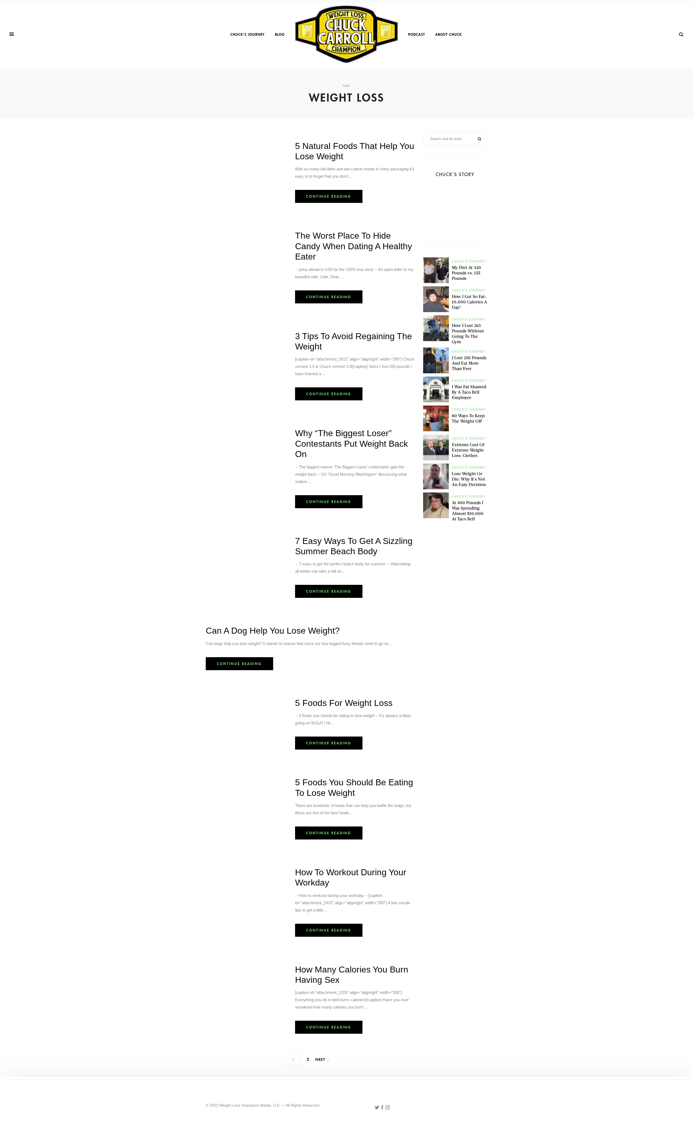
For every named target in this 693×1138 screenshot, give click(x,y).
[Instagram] (387, 1107)
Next (320, 1059)
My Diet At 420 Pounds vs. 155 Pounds (466, 273)
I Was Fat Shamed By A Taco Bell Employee (469, 392)
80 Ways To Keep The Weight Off (468, 418)
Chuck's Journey (469, 261)
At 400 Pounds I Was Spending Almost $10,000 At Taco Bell (467, 510)
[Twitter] (377, 1107)
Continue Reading (328, 196)
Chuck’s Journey (247, 34)
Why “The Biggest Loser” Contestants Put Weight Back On (351, 443)
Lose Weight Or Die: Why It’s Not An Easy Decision (469, 479)
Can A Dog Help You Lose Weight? (273, 631)
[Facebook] (382, 1107)
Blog (280, 34)
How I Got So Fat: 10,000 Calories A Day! (469, 302)
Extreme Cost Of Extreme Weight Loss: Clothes (468, 450)
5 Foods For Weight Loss (344, 703)
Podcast (416, 34)
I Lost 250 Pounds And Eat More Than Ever (469, 363)
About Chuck (448, 34)
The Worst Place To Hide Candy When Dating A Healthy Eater (353, 246)
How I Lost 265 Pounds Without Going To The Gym (468, 333)
